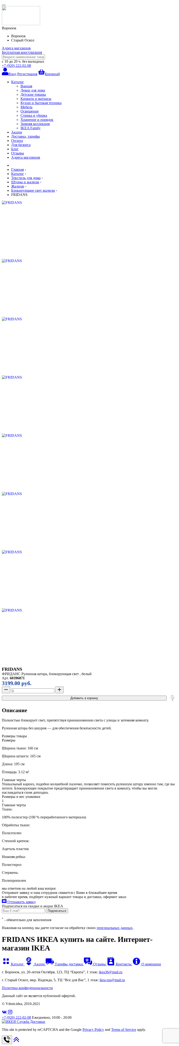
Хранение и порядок (37, 120)
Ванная (26, 86)
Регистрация (27, 74)
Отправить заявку (21, 902)
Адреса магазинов (16, 48)
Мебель (26, 107)
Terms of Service (123, 1030)
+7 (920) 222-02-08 (16, 66)
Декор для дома (33, 90)
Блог (15, 149)
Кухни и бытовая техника (41, 103)
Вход (12, 74)
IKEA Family (31, 128)
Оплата (17, 141)
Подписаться (57, 911)
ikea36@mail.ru (110, 972)
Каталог (17, 82)
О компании (151, 964)
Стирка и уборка (34, 115)
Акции (16, 132)
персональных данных (115, 928)
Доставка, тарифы (25, 136)
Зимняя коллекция (35, 124)
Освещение (30, 111)
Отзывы (17, 153)
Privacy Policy (93, 1030)
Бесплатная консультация (22, 52)
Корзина (52, 74)
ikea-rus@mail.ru (112, 980)
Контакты (123, 964)
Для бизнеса (21, 145)
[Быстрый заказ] (172, 698)
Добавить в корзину (84, 698)
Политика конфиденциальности (27, 988)
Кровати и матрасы (36, 99)
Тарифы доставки (69, 964)
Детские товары (33, 94)
